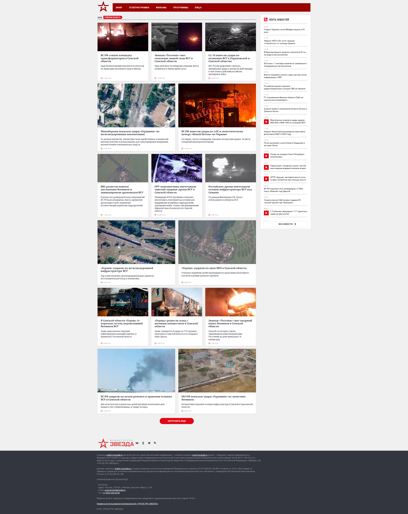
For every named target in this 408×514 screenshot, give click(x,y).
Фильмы (161, 7)
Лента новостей (279, 19)
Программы (180, 7)
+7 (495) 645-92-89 (111, 493)
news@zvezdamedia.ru (115, 490)
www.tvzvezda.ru (199, 455)
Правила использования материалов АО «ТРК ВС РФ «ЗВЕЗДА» (127, 504)
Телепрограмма (139, 7)
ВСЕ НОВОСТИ (286, 224)
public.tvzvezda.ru (115, 455)
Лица (198, 7)
